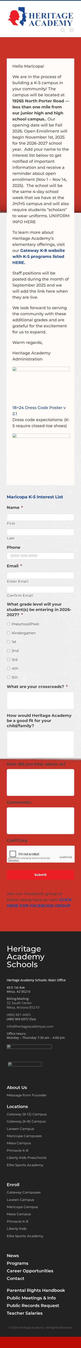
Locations (17, 1106)
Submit (40, 875)
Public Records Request (33, 1305)
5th (15, 677)
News (13, 1255)
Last (11, 538)
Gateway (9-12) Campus (27, 1114)
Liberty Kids (17, 1228)
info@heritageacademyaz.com (30, 1026)
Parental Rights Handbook (36, 1290)
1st (14, 642)
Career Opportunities (30, 1270)
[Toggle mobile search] (63, 30)
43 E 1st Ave (16, 987)
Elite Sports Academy (25, 1165)
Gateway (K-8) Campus (26, 1121)
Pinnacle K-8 (17, 1150)
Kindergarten (24, 633)
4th (15, 668)
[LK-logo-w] (25, 1063)
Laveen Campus (20, 1129)
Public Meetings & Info (31, 1298)
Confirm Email (20, 596)
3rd (15, 660)
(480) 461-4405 (19, 1014)
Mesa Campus (19, 1143)
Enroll (13, 1184)
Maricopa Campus (22, 1207)
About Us (17, 1087)
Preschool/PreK (25, 624)
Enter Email (17, 581)
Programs (17, 1263)
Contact (15, 1278)
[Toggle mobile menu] (72, 30)
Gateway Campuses (24, 1192)
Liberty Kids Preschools (27, 1157)
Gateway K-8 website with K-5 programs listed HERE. (38, 256)
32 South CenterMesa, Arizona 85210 (23, 1005)
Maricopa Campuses (24, 1136)
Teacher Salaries (25, 1313)
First (11, 523)
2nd (15, 651)
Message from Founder (27, 1095)
